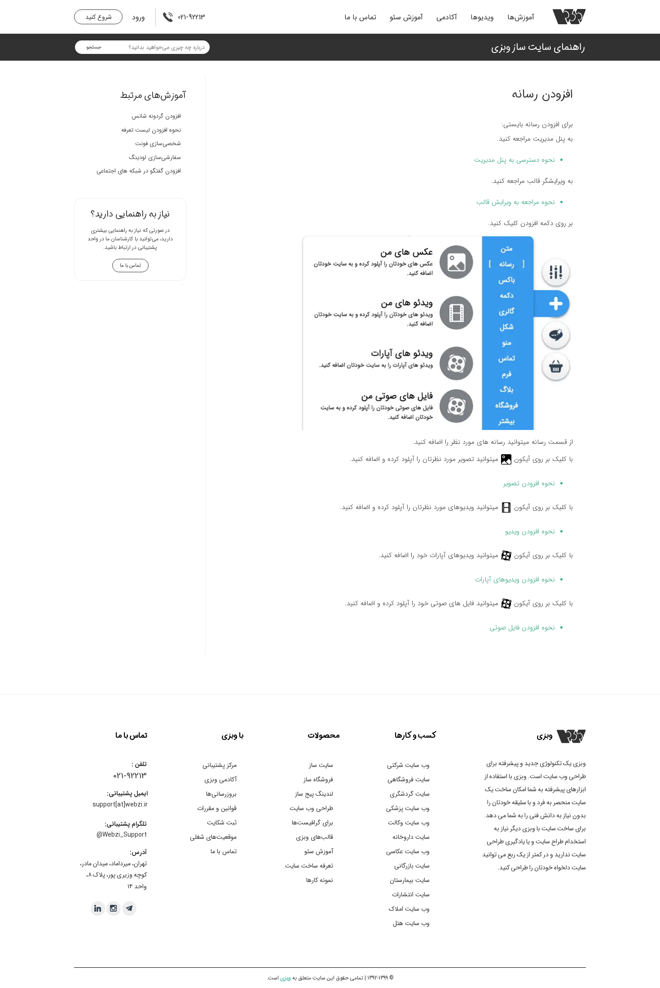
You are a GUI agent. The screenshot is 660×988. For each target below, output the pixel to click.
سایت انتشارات (411, 894)
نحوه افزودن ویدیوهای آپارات (515, 579)
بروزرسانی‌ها (221, 794)
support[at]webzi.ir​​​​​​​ (120, 805)
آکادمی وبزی (220, 779)
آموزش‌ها (520, 17)
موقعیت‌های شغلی (213, 837)
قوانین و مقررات (217, 808)
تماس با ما (360, 17)
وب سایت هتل (411, 923)
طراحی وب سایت (311, 808)
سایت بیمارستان (410, 880)
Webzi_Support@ (122, 835)
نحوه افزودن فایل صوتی (522, 627)
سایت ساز (321, 765)
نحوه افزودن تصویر (529, 483)
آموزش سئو (406, 17)
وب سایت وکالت (409, 823)
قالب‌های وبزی (314, 837)
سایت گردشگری (410, 794)
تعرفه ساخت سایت (309, 866)
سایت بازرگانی (412, 866)
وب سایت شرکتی (408, 765)
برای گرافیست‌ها (312, 823)
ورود (138, 17)
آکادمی (446, 17)
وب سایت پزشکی (408, 808)
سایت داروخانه (411, 837)
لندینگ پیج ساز (314, 794)
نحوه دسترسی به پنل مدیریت (513, 160)
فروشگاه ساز (318, 779)
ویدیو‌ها (482, 17)
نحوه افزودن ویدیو (530, 531)
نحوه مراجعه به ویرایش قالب (515, 202)
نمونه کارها (319, 880)
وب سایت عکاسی (408, 851)
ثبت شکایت (222, 823)
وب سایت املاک (409, 909)
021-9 (122, 776)
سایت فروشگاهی (408, 779)
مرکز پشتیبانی (219, 765)
